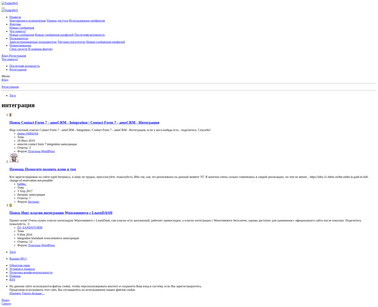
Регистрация (17, 69)
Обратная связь (19, 265)
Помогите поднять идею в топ (42, 169)
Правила (15, 17)
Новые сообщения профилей (54, 34)
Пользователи (18, 38)
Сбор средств (18, 49)
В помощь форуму (40, 49)
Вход (5, 79)
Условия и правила (22, 269)
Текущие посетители (71, 42)
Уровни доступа (57, 20)
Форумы (15, 24)
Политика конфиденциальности (31, 272)
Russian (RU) (18, 258)
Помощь (15, 276)
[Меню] (3, 7)
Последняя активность (89, 34)
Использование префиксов (87, 20)
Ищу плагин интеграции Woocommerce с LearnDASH (60, 213)
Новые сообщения (21, 27)
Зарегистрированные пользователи (33, 42)
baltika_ (22, 184)
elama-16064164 (27, 133)
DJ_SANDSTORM (29, 227)
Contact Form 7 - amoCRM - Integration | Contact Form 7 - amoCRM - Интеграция (84, 122)
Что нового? (17, 31)
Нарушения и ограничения (27, 20)
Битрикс (33, 201)
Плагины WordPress (41, 151)
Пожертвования (20, 45)
